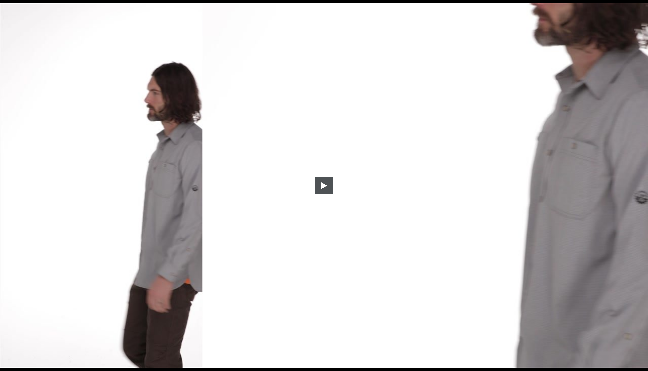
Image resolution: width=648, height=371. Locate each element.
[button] (324, 185)
